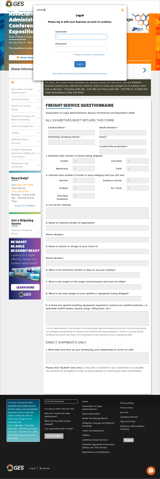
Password (61, 43)
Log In (80, 64)
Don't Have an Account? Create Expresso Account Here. (80, 73)
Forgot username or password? (89, 54)
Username (61, 31)
